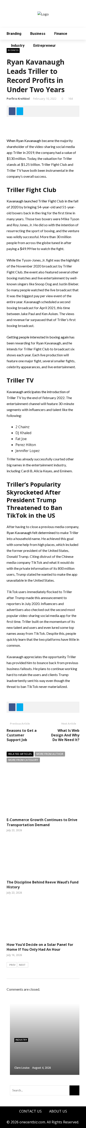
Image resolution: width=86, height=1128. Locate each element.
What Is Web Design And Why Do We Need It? (65, 735)
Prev (12, 964)
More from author (49, 754)
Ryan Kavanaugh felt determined (31, 532)
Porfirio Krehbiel (18, 99)
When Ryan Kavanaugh (24, 140)
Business (37, 34)
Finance (60, 34)
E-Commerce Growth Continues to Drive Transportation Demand (42, 822)
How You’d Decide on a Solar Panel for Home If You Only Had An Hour (40, 947)
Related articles (20, 754)
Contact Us (30, 1111)
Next (22, 964)
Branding (14, 34)
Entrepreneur (44, 45)
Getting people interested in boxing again (38, 337)
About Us (58, 1111)
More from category (23, 760)
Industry (17, 45)
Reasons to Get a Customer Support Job (22, 735)
